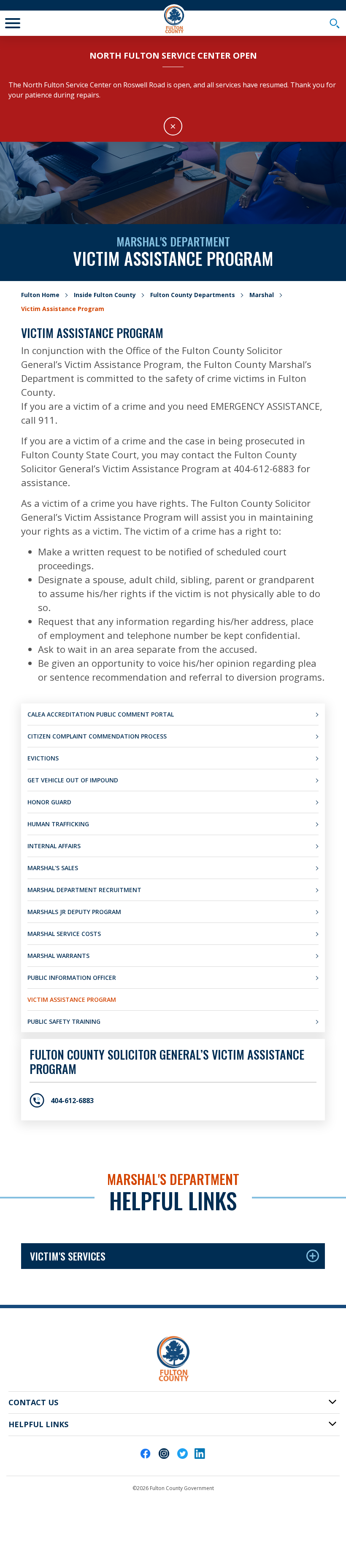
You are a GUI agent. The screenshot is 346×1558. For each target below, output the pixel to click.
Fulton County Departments (192, 295)
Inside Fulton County (105, 295)
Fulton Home (40, 295)
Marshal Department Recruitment (84, 890)
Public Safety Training (63, 1021)
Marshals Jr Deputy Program (74, 912)
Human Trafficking (58, 824)
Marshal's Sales (52, 868)
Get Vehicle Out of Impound (72, 780)
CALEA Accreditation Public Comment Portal (100, 714)
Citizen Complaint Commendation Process (97, 736)
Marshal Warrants (58, 956)
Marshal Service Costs (64, 934)
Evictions (43, 758)
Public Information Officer (71, 978)
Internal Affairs (54, 846)
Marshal (261, 295)
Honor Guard (49, 802)
